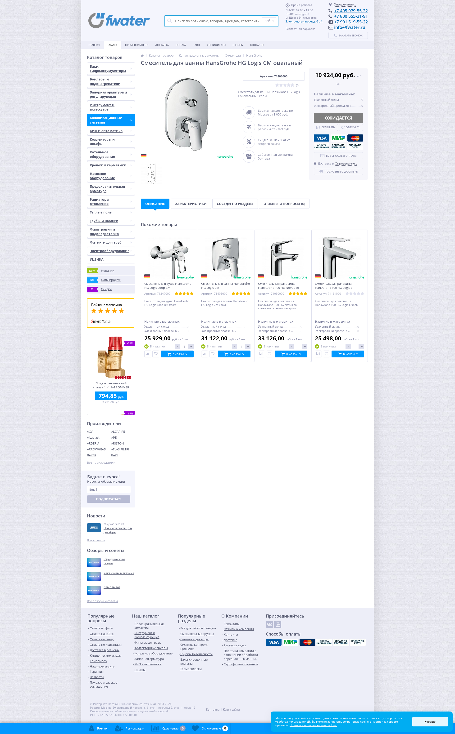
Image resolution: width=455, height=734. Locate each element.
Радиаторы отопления (99, 201)
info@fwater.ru (349, 27)
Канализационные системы (106, 120)
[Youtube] (277, 624)
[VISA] (321, 138)
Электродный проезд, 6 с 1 (304, 21)
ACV (90, 431)
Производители (136, 45)
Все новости (96, 540)
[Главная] (142, 55)
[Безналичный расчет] (355, 146)
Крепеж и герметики (108, 165)
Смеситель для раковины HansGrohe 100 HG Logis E (333, 286)
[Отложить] (155, 354)
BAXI (114, 455)
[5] (292, 85)
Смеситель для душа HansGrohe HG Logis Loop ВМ (167, 286)
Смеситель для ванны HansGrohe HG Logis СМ (225, 286)
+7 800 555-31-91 (351, 16)
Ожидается (338, 118)
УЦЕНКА (97, 259)
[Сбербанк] (338, 146)
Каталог (112, 45)
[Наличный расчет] (321, 146)
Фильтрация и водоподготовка (104, 231)
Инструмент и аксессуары (102, 107)
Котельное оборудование (102, 154)
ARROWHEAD (96, 449)
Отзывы (237, 45)
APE (114, 437)
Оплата (181, 45)
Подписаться (108, 499)
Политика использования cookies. (313, 725)
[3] (285, 85)
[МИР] (338, 138)
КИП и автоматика (106, 131)
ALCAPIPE (118, 431)
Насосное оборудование (102, 175)
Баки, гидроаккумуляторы (108, 68)
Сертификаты (216, 45)
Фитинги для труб (106, 242)
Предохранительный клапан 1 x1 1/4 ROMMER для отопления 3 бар (111, 385)
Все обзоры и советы (102, 601)
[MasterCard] (355, 138)
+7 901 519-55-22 (351, 22)
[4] (289, 85)
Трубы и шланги (104, 220)
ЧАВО (196, 45)
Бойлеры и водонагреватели (105, 81)
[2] (281, 85)
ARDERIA (93, 443)
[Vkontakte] (269, 624)
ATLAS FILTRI (120, 449)
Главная (94, 45)
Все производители (101, 463)
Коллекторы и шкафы (102, 141)
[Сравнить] (147, 354)
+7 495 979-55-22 (351, 10)
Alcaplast (93, 437)
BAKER (91, 455)
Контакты (257, 45)
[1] (277, 85)
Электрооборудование (109, 251)
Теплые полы (101, 212)
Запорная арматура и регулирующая (108, 94)
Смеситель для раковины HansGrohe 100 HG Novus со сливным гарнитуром (278, 288)
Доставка (162, 45)
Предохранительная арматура (107, 188)
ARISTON (117, 443)
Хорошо (430, 722)
